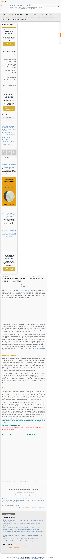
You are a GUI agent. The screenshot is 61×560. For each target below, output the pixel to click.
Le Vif (40, 419)
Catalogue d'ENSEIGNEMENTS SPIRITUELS (18, 14)
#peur (14, 501)
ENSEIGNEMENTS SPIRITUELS (9, 134)
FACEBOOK (4, 154)
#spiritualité (41, 500)
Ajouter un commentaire (14, 547)
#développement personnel (10, 498)
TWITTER (9, 154)
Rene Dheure (15, 557)
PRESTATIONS (35, 14)
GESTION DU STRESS (7, 132)
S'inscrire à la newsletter (8, 514)
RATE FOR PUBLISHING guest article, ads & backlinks (8, 143)
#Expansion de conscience (14, 500)
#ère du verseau (20, 501)
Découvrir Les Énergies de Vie (9, 44)
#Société (4, 501)
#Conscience (5, 500)
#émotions (34, 500)
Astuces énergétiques (6, 136)
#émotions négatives (26, 500)
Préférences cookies (39, 558)
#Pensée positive (21, 498)
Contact (23, 19)
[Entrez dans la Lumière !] (4, 8)
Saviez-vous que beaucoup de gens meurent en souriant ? (31, 507)
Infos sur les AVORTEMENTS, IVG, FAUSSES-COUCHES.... (8, 127)
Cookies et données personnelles (25, 558)
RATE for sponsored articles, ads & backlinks (24, 17)
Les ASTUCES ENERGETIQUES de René (47, 17)
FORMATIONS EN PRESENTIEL (9, 141)
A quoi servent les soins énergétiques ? (12, 505)
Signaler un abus (45, 557)
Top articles (32, 557)
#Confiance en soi (36, 498)
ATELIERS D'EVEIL (46, 14)
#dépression (9, 501)
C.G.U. (51, 557)
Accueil (3, 14)
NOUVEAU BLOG (6, 19)
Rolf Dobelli (23, 290)
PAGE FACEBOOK (6, 17)
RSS (14, 154)
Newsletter (16, 19)
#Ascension (29, 498)
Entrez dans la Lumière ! (22, 5)
